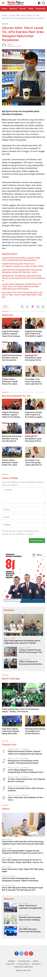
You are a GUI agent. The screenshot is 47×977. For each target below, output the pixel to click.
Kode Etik (10, 964)
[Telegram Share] (38, 307)
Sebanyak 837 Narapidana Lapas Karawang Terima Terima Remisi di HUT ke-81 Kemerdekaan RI (23, 278)
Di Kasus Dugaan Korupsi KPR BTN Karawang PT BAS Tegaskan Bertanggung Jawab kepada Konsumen (31, 651)
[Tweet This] (27, 307)
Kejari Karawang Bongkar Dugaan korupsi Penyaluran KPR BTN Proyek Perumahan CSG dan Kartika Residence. (23, 852)
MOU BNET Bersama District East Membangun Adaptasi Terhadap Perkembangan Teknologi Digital (30, 930)
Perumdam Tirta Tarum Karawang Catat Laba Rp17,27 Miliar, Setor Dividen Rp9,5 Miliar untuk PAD (22, 294)
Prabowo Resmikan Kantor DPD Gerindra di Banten (26, 789)
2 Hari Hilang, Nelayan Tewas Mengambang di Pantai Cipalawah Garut (25, 771)
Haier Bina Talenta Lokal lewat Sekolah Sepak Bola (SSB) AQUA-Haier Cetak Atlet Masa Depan (10, 731)
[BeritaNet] (15, 3)
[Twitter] (21, 953)
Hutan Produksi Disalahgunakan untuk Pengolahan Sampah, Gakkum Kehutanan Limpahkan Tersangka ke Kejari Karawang (20, 879)
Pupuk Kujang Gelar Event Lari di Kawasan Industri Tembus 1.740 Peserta (20, 710)
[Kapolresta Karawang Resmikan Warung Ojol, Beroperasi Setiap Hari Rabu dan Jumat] (12, 347)
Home (4, 15)
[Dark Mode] (39, 3)
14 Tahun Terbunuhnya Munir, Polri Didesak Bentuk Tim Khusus (26, 780)
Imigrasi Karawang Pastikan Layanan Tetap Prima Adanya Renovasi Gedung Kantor (21, 259)
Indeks (36, 961)
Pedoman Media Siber (23, 967)
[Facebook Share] (22, 307)
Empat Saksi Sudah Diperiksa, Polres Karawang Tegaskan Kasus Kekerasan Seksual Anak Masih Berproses (23, 842)
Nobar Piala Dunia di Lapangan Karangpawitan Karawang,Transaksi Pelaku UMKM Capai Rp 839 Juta (31, 906)
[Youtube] (31, 953)
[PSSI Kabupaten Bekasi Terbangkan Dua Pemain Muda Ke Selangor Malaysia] (35, 720)
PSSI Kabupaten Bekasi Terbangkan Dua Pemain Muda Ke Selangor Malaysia (35, 731)
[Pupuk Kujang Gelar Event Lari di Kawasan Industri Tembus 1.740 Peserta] (23, 695)
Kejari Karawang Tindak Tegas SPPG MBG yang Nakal (22, 870)
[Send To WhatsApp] (43, 307)
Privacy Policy (23, 964)
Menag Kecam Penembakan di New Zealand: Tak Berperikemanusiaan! (23, 761)
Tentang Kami (24, 961)
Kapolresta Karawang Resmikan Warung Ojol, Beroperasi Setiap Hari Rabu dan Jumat (22, 271)
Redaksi (11, 961)
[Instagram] (26, 953)
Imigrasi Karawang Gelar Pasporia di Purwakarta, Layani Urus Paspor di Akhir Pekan (22, 265)
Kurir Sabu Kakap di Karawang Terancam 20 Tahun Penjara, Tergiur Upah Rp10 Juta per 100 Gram (22, 861)
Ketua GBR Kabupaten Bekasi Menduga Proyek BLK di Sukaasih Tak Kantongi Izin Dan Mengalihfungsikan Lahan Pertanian (22, 888)
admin (9, 44)
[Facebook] (16, 953)
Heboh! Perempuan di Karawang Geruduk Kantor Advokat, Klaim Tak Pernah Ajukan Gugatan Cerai (31, 662)
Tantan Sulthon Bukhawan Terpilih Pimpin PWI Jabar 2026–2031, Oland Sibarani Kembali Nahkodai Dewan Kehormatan (21, 286)
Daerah (5, 24)
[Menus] (3, 3)
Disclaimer (36, 964)
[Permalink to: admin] (4, 45)
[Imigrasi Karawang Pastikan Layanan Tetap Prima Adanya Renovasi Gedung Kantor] (12, 323)
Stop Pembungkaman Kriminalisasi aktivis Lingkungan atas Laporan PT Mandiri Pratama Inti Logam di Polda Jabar (22, 641)
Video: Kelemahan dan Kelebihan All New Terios (25, 798)
